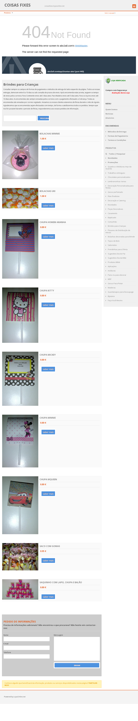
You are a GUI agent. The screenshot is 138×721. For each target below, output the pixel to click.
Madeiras (111, 287)
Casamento (112, 213)
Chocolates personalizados (118, 177)
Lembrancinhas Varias (116, 181)
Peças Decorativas (115, 209)
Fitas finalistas (113, 196)
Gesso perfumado (115, 192)
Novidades (112, 205)
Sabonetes (112, 245)
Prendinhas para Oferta (117, 249)
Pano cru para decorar (116, 275)
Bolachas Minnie (50, 133)
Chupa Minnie (48, 417)
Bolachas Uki (47, 191)
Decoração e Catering (116, 200)
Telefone (7, 652)
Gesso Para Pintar (115, 283)
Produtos (7, 13)
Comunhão (112, 222)
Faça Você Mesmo (115, 300)
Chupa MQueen (48, 479)
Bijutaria (111, 296)
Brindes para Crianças (116, 226)
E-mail (6, 644)
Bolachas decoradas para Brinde (121, 236)
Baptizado (111, 217)
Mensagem (58, 635)
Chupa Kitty (47, 290)
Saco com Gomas (50, 546)
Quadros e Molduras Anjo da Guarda (118, 167)
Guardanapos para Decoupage (120, 292)
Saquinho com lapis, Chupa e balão (61, 582)
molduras (111, 270)
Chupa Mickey (48, 354)
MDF (109, 279)
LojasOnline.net (19, 697)
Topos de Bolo (113, 241)
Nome (6, 635)
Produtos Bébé (113, 262)
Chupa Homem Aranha (53, 222)
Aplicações (112, 266)
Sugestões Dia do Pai (116, 253)
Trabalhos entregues (116, 173)
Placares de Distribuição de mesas (118, 231)
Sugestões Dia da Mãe (116, 258)
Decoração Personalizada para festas (119, 187)
